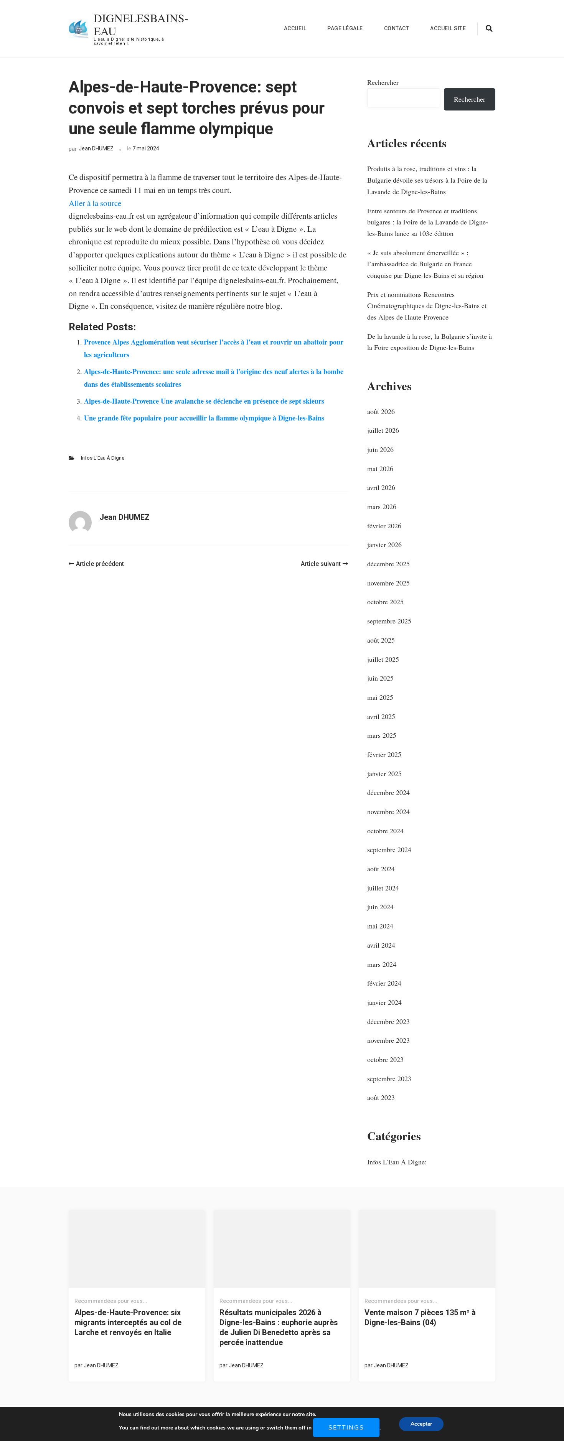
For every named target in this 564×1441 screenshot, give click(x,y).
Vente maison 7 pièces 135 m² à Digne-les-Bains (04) (420, 1317)
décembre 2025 (388, 563)
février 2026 (384, 525)
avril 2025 (381, 716)
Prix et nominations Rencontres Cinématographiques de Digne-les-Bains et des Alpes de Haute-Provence (426, 306)
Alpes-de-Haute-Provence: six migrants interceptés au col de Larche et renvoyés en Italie (127, 1322)
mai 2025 (380, 697)
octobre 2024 (385, 830)
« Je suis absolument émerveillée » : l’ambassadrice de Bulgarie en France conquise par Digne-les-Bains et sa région (425, 264)
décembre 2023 (388, 1021)
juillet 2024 (383, 887)
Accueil (295, 28)
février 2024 (384, 983)
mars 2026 (381, 506)
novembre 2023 (388, 1040)
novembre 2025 (388, 582)
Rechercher (383, 82)
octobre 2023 (385, 1059)
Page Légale (345, 28)
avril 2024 (381, 945)
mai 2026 (380, 468)
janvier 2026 (384, 544)
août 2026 (381, 411)
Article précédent (100, 563)
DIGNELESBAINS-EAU (141, 24)
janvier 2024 (384, 1002)
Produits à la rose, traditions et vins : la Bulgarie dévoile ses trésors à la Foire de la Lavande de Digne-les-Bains (427, 180)
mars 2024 (381, 964)
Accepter (421, 1424)
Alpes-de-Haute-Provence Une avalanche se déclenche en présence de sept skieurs (204, 401)
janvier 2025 (384, 773)
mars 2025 (381, 735)
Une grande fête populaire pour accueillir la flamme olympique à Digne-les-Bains (204, 418)
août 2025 (381, 640)
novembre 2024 (388, 811)
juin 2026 (380, 449)
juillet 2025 (383, 659)
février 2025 (384, 754)
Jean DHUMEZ (96, 148)
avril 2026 (381, 487)
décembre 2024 (388, 792)
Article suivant (321, 563)
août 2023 (381, 1097)
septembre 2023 (389, 1078)
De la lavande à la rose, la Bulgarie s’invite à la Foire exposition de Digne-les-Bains (429, 341)
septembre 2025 (389, 620)
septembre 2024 (389, 849)
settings (346, 1427)
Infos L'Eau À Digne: (103, 458)
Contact (396, 28)
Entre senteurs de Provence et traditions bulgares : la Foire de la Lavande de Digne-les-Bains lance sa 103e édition (427, 222)
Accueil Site (448, 28)
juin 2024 (380, 906)
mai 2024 (380, 925)
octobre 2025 (385, 601)
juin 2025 (380, 678)
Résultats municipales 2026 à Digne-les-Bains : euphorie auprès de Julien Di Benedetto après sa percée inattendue (278, 1327)
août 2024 (381, 868)
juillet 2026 (383, 430)
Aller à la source (95, 203)
